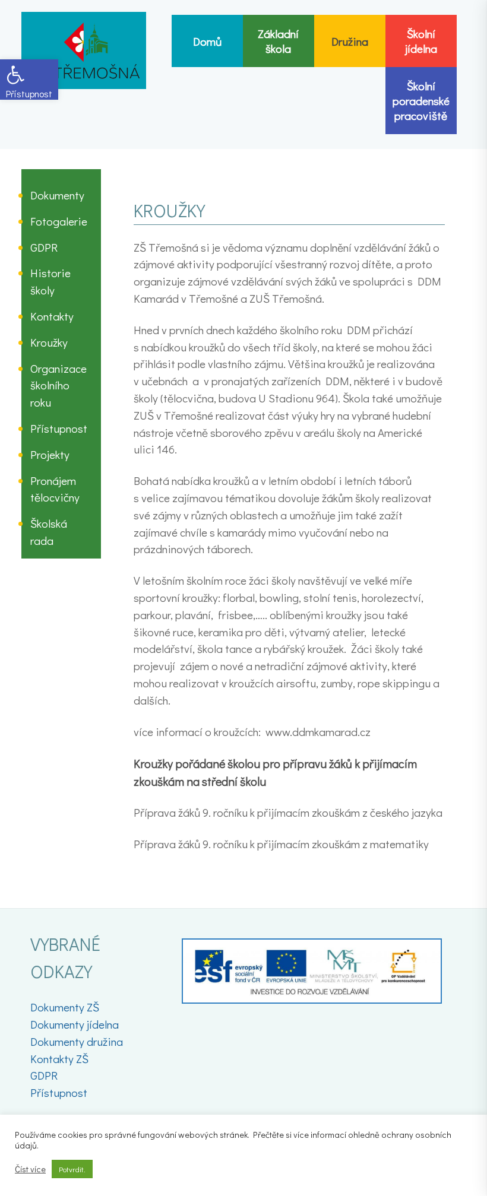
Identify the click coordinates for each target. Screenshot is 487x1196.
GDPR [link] (44, 247)
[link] (29, 79)
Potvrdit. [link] (72, 1169)
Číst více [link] (30, 1169)
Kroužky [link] (49, 342)
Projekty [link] (49, 454)
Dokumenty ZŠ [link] (64, 1007)
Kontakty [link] (52, 316)
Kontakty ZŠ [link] (59, 1058)
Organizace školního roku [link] (58, 385)
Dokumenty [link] (57, 195)
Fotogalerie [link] (58, 221)
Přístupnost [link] (58, 428)
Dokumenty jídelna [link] (74, 1024)
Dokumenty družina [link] (76, 1041)
